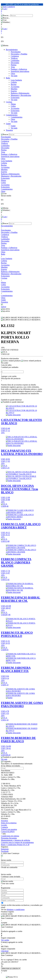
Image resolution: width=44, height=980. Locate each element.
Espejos (14, 91)
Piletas (13, 104)
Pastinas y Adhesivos (19, 69)
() (4, 11)
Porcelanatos (16, 52)
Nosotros (9, 130)
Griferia (14, 82)
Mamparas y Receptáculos (21, 95)
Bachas (13, 84)
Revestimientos (12, 50)
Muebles (14, 89)
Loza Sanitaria (16, 80)
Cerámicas (15, 56)
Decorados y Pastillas (19, 54)
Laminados (15, 60)
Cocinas (9, 102)
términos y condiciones (16, 909)
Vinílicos (14, 58)
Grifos (13, 106)
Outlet (8, 124)
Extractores (15, 97)
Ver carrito (5, 940)
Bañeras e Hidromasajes (20, 93)
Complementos (11, 115)
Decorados (15, 63)
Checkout (4, 951)
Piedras (13, 65)
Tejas (13, 67)
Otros (13, 74)
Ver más (4, 759)
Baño (8, 78)
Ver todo (14, 76)
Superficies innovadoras (20, 71)
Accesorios (15, 87)
